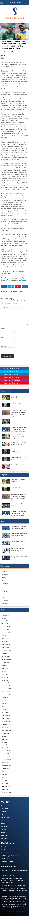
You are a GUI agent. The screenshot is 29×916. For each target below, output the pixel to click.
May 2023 (4, 706)
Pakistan (4, 589)
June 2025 (5, 635)
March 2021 (5, 783)
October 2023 (6, 692)
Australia (4, 571)
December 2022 (6, 721)
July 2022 (4, 736)
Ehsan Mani (4, 71)
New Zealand (5, 583)
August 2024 (5, 662)
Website (3, 346)
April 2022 (5, 745)
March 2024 (5, 677)
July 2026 (4, 618)
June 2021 (5, 774)
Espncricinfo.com (6, 280)
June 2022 (5, 739)
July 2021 (4, 771)
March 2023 (5, 712)
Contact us (4, 847)
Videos (4, 598)
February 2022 (6, 751)
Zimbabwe (5, 603)
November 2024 (6, 653)
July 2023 (4, 700)
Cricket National (16, 3)
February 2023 (6, 715)
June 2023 (5, 703)
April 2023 (5, 709)
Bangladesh (5, 574)
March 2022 (5, 748)
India (3, 55)
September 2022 (6, 730)
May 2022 (4, 742)
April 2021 (5, 780)
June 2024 (5, 668)
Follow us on (11, 368)
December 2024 (6, 650)
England (4, 577)
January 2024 (6, 683)
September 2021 (6, 765)
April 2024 (5, 674)
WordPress (11, 911)
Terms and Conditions (7, 861)
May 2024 (4, 671)
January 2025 (6, 647)
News (2, 58)
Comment (4, 307)
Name (3, 328)
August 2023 (5, 697)
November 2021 (6, 759)
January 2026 (6, 630)
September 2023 (6, 695)
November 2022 (6, 724)
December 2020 (6, 792)
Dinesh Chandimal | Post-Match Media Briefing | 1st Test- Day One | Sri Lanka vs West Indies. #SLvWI (13, 880)
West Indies (5, 600)
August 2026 (5, 615)
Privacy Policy (5, 858)
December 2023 (6, 686)
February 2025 (6, 644)
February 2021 (6, 786)
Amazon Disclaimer (7, 853)
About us (4, 850)
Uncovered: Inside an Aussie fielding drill (13, 885)
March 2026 (5, 624)
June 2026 (5, 621)
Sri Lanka (4, 595)
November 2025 (6, 633)
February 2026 (6, 627)
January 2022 (6, 754)
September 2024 (6, 659)
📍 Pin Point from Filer (7, 875)
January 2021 (6, 789)
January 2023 (6, 718)
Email (3, 337)
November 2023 (6, 689)
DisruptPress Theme (21, 911)
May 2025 (4, 638)
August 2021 (5, 768)
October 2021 (6, 762)
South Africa (5, 592)
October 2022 (6, 727)
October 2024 (6, 656)
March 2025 (5, 641)
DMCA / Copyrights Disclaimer (10, 856)
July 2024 (4, 665)
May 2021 (4, 777)
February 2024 (6, 680)
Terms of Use (21, 906)
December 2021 (6, 757)
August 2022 (5, 733)
